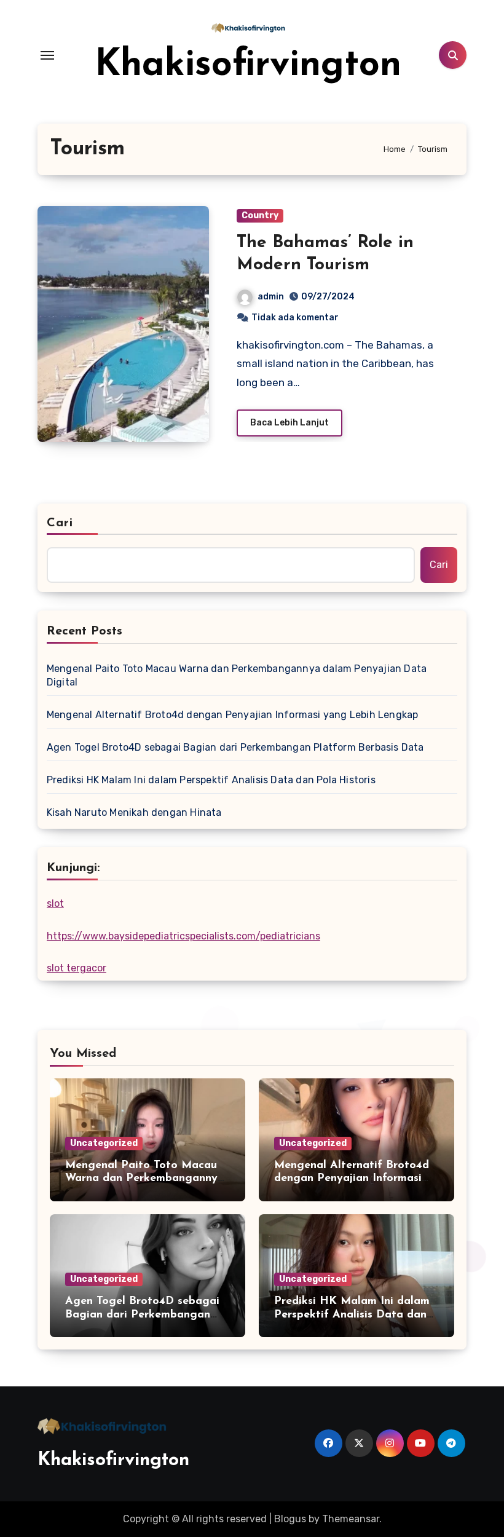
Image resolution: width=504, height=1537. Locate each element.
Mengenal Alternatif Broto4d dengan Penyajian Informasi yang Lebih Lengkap (233, 715)
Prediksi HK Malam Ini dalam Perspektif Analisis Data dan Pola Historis (211, 780)
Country (260, 215)
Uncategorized (104, 1143)
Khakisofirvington (248, 65)
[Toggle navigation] (47, 55)
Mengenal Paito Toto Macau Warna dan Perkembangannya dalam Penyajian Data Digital (237, 675)
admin (271, 296)
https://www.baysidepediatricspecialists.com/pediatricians (183, 936)
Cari (60, 523)
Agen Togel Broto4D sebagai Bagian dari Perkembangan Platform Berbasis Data (235, 747)
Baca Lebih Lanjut (289, 422)
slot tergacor (76, 968)
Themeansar (350, 1519)
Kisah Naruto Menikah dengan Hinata (134, 812)
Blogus (290, 1519)
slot (55, 903)
